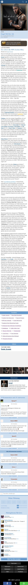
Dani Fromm (10, 51)
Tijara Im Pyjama (20, 318)
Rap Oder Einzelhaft (16, 315)
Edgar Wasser (4, 138)
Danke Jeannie (6, 315)
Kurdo (11, 259)
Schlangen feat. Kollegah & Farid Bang (11, 325)
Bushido (8, 287)
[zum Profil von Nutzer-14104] (1, 455)
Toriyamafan (14, 479)
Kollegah (3, 65)
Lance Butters (4, 126)
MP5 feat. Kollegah (6, 320)
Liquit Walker (17, 126)
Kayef (10, 128)
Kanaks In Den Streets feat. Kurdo (10, 323)
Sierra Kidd (15, 124)
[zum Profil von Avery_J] (1, 467)
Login (26, 1)
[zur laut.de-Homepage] (1, 1)
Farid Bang (3, 259)
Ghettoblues (5, 328)
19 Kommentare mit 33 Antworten (13, 397)
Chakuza (3, 118)
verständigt (20, 114)
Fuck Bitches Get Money (10, 181)
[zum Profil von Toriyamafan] (1, 479)
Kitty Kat (23, 124)
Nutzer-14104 (14, 454)
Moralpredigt (17, 330)
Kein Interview (14, 333)
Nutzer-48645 (14, 420)
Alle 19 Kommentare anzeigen (14, 451)
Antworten (14, 417)
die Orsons (10, 126)
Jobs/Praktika (20, 569)
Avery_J (14, 467)
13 (13, 534)
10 (13, 526)
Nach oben (14, 563)
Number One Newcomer (8, 318)
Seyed (2, 31)
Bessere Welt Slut (7, 330)
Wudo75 (14, 436)
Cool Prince (5, 333)
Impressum (7, 566)
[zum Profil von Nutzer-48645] (1, 421)
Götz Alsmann (17, 143)
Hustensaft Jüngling (9, 112)
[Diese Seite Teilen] (7, 583)
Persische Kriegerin (7, 338)
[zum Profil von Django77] (1, 401)
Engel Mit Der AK (18, 320)
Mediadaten (7, 569)
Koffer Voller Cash (15, 328)
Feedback (20, 571)
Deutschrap (19, 70)
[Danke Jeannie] (6, 370)
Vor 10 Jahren (14, 403)
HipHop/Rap (6, 37)
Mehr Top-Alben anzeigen (14, 559)
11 (13, 517)
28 (19, 530)
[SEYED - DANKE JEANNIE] (18, 370)
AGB (7, 571)
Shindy (15, 164)
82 (6, 522)
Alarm (10, 417)
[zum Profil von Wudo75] (1, 436)
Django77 (14, 400)
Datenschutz (21, 566)
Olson (13, 128)
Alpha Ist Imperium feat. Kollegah (11, 336)
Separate (20, 128)
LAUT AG (17, 580)
